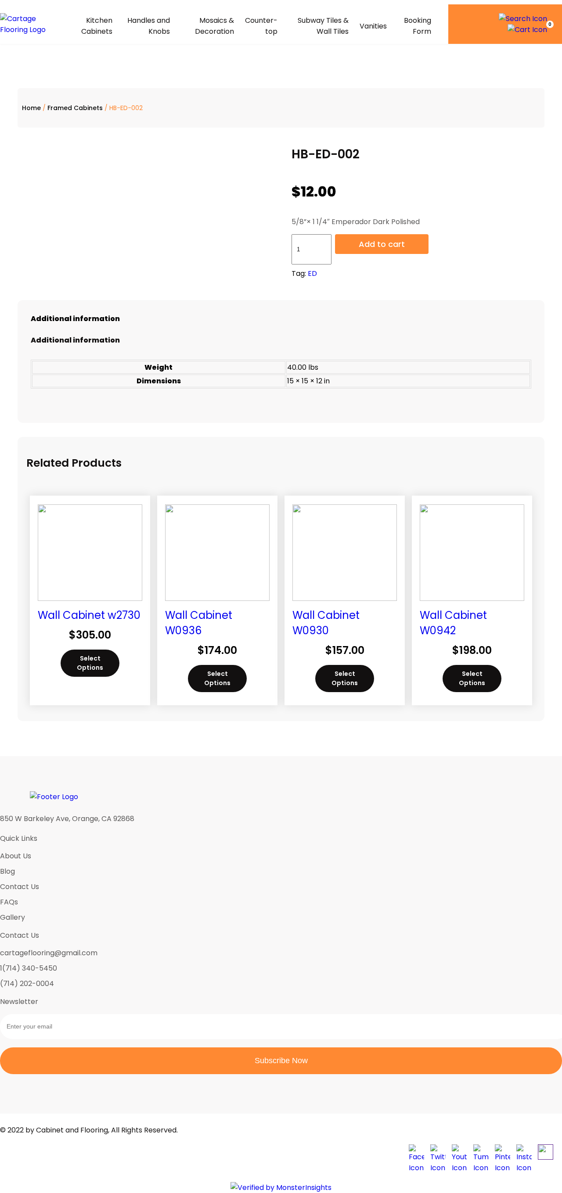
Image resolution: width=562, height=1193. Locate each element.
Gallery (12, 917)
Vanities (373, 26)
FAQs (9, 902)
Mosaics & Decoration (214, 25)
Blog (7, 871)
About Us (15, 856)
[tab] (281, 318)
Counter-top (261, 25)
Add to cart (382, 244)
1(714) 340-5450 (28, 968)
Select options (90, 663)
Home (31, 108)
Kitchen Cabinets (96, 25)
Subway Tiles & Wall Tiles (323, 25)
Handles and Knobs (148, 25)
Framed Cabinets (75, 108)
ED (312, 273)
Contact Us (19, 887)
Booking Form (417, 25)
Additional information (75, 319)
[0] (527, 30)
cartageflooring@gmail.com (48, 953)
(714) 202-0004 (27, 984)
